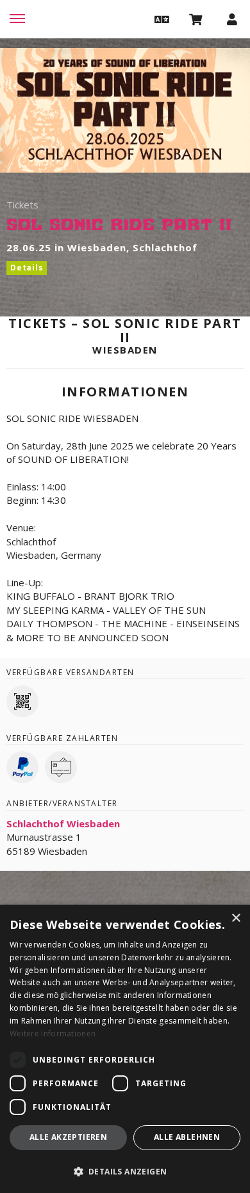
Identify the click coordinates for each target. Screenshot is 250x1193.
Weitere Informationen (53, 1033)
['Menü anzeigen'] (17, 18)
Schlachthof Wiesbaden (63, 823)
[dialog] (125, 1049)
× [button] (235, 918)
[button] (160, 19)
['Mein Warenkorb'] (196, 19)
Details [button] (26, 267)
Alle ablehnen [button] (187, 1137)
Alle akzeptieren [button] (68, 1137)
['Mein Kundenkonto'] (232, 19)
